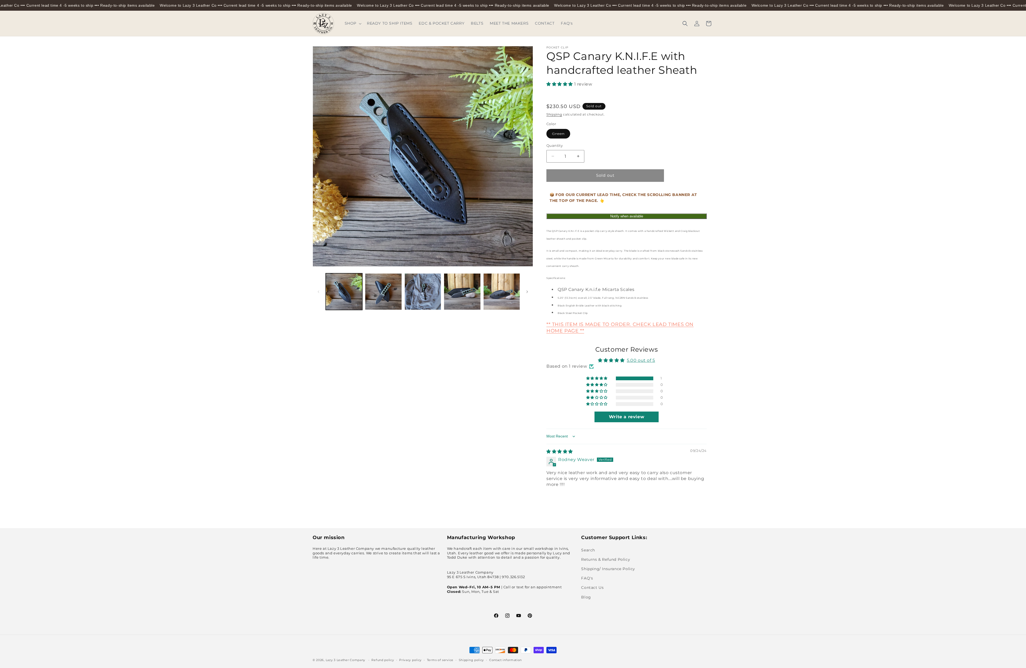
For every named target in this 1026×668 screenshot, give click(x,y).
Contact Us (592, 587)
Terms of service (440, 660)
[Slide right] (527, 292)
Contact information (505, 660)
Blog (586, 596)
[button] (352, 23)
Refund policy (382, 660)
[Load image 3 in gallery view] (423, 291)
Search (588, 549)
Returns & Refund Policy (605, 559)
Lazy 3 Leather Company (345, 660)
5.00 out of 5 (641, 360)
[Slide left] (318, 292)
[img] (559, 451)
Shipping (554, 114)
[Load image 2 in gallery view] (383, 291)
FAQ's (587, 578)
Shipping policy (471, 660)
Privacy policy (410, 660)
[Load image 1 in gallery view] (344, 291)
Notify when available (626, 216)
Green (561, 135)
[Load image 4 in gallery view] (462, 291)
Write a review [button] (626, 416)
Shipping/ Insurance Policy (608, 568)
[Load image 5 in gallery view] (501, 291)
